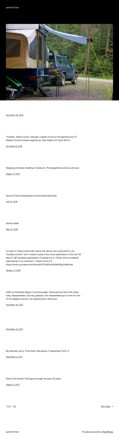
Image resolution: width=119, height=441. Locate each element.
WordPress (107, 432)
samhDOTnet (12, 7)
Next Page (107, 406)
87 (14, 406)
